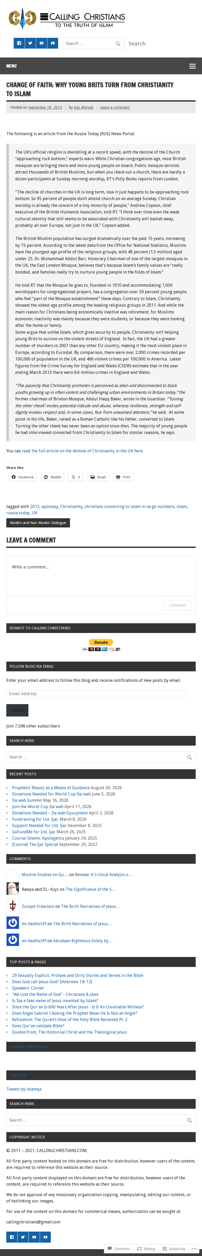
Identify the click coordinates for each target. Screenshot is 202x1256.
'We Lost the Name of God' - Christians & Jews (55, 994)
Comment (177, 605)
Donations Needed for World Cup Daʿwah (51, 794)
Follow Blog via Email (31, 666)
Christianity (71, 506)
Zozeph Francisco (38, 906)
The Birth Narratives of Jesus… (90, 906)
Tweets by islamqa (24, 1089)
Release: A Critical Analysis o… (104, 874)
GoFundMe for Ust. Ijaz (33, 831)
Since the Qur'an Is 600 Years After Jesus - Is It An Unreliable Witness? (78, 1006)
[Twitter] (30, 43)
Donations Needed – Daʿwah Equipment (50, 812)
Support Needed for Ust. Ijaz (39, 825)
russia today (18, 512)
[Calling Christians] (74, 27)
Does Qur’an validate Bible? (38, 1025)
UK (34, 512)
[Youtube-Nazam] (52, 43)
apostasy (50, 506)
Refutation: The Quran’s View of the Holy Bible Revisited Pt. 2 (69, 1019)
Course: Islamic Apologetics (38, 838)
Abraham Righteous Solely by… (83, 940)
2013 (34, 506)
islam (181, 506)
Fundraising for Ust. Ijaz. (35, 819)
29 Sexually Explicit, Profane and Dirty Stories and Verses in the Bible (77, 975)
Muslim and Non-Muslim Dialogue (38, 523)
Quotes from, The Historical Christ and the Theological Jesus (69, 1032)
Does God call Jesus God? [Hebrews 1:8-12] (52, 981)
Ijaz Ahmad (83, 107)
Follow (17, 710)
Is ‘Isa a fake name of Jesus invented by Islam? (55, 1000)
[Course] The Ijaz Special (35, 844)
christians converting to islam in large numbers (129, 506)
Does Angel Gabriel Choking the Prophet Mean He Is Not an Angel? (74, 1013)
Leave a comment (115, 107)
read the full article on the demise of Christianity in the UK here (82, 450)
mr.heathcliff (34, 923)
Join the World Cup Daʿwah (37, 806)
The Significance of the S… (90, 889)
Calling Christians (28, 1047)
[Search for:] (93, 43)
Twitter (17, 1075)
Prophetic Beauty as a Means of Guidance (51, 787)
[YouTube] (41, 43)
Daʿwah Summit (27, 800)
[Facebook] (19, 43)
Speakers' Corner (28, 988)
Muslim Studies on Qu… (45, 874)
